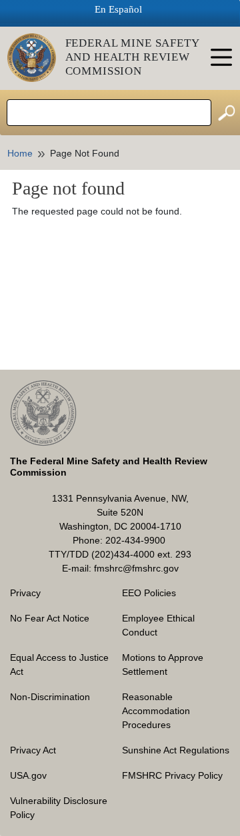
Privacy (25, 593)
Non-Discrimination (50, 696)
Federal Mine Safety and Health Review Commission (132, 57)
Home (20, 153)
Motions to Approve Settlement (162, 664)
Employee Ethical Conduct (158, 625)
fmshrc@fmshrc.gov (136, 568)
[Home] (36, 57)
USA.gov (28, 775)
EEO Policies (149, 593)
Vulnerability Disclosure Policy (58, 807)
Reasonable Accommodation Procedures (156, 710)
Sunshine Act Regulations (175, 750)
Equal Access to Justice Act (59, 664)
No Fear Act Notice (49, 618)
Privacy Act (33, 750)
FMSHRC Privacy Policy (172, 775)
